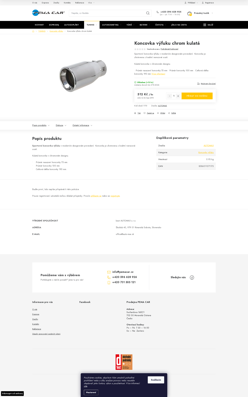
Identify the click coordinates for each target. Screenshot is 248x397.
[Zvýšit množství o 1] (178, 96)
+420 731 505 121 (123, 282)
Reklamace (79, 2)
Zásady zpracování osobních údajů (46, 334)
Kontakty (67, 2)
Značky (56, 2)
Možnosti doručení (208, 83)
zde (85, 386)
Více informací (158, 73)
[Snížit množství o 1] (169, 96)
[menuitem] (39, 25)
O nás (34, 2)
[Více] (208, 25)
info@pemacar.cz (123, 272)
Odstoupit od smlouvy (12, 393)
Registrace (209, 2)
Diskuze (59, 125)
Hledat (148, 13)
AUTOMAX (162, 105)
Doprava (45, 2)
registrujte (115, 195)
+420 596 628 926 (170, 12)
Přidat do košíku (197, 96)
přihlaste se (96, 195)
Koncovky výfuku (206, 152)
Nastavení (91, 392)
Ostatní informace (81, 125)
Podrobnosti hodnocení (169, 49)
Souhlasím (156, 379)
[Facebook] (192, 277)
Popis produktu (39, 125)
